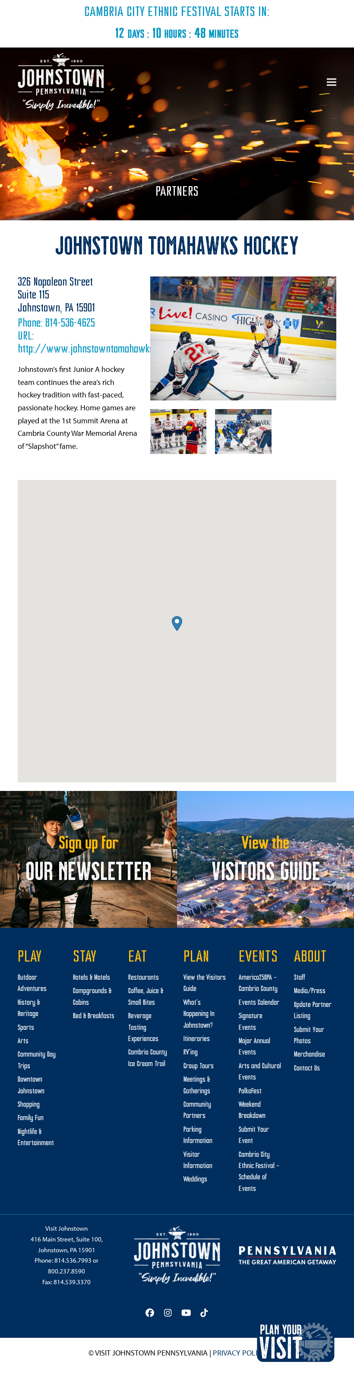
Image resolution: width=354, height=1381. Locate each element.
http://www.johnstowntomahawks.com (94, 349)
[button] (331, 82)
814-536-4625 (70, 323)
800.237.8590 (66, 1271)
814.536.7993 (73, 1260)
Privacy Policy (239, 1353)
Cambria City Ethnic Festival (152, 12)
